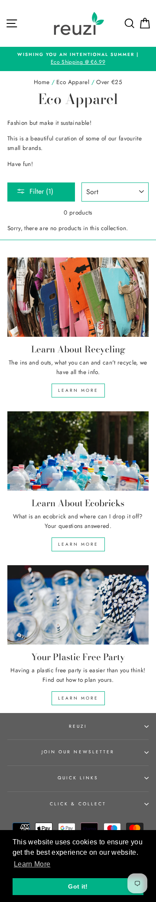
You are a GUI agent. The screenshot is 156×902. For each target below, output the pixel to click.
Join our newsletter (78, 752)
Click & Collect (78, 804)
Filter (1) (41, 191)
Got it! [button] (78, 886)
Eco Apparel (72, 82)
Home (41, 82)
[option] (78, 59)
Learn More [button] (32, 864)
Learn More (78, 390)
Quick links (78, 778)
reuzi (78, 726)
